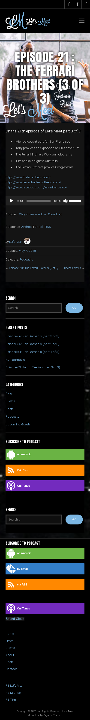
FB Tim (11, 699)
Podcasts (26, 259)
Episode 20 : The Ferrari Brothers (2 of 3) (33, 268)
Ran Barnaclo (15, 359)
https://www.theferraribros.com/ (28, 177)
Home (10, 633)
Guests (10, 401)
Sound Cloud (15, 618)
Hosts (10, 409)
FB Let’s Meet (14, 685)
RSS (48, 226)
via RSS (22, 470)
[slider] (75, 200)
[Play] (11, 201)
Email (39, 226)
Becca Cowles (72, 268)
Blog (9, 393)
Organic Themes (53, 715)
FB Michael (13, 692)
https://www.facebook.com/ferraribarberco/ (36, 187)
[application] (45, 200)
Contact (11, 669)
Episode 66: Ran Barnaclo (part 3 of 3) (32, 336)
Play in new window (32, 214)
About (10, 655)
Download (55, 214)
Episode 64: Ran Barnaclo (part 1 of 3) (32, 352)
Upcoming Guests (18, 424)
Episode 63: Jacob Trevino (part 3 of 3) (33, 367)
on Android (24, 454)
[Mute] (65, 201)
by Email (22, 569)
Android (27, 226)
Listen (10, 641)
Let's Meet (15, 241)
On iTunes (23, 485)
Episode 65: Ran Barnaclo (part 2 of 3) (32, 344)
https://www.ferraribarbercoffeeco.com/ (33, 182)
